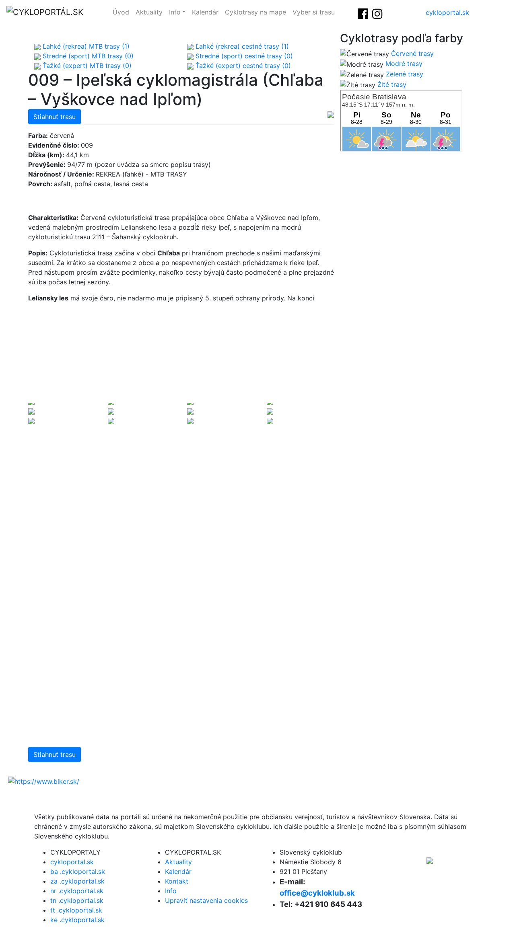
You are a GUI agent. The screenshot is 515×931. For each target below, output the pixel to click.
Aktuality (149, 12)
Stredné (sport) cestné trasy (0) (243, 56)
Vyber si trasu (314, 12)
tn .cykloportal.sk (76, 900)
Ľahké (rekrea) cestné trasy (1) (241, 46)
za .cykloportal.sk (77, 881)
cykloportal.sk (447, 12)
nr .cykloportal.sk (76, 891)
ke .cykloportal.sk (77, 920)
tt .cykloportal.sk (76, 910)
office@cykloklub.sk (317, 893)
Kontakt (176, 881)
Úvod (121, 12)
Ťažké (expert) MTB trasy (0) (86, 66)
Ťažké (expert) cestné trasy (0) (242, 66)
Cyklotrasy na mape (255, 12)
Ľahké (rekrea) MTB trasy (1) (85, 46)
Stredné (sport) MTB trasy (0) (87, 56)
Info (175, 12)
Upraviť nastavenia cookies (206, 900)
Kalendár (205, 12)
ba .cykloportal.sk (77, 871)
